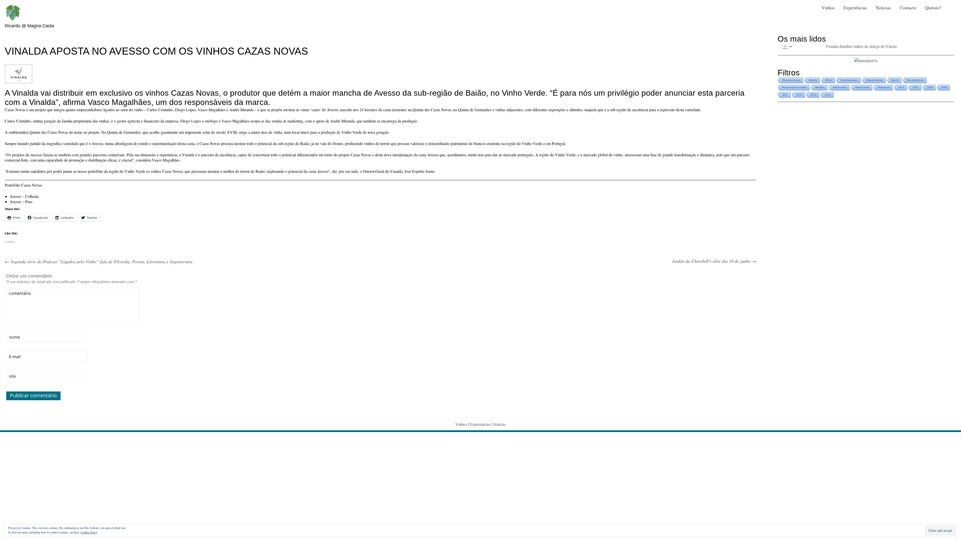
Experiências (855, 8)
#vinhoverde (862, 87)
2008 (930, 87)
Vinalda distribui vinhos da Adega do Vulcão (861, 46)
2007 (916, 87)
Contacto (908, 8)
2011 (785, 94)
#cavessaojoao (849, 80)
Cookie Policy (89, 532)
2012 (799, 94)
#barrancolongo (791, 80)
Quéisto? (933, 8)
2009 (944, 87)
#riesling (820, 87)
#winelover (884, 87)
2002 (901, 87)
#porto (895, 80)
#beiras (813, 80)
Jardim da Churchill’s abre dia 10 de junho (714, 261)
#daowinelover (874, 80)
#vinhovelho (840, 87)
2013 (814, 94)
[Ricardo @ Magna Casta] (13, 12)
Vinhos (828, 8)
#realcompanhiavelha (794, 87)
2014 (828, 94)
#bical (829, 80)
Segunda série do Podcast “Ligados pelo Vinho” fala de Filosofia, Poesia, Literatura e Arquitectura (98, 261)
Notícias (883, 8)
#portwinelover (915, 80)
